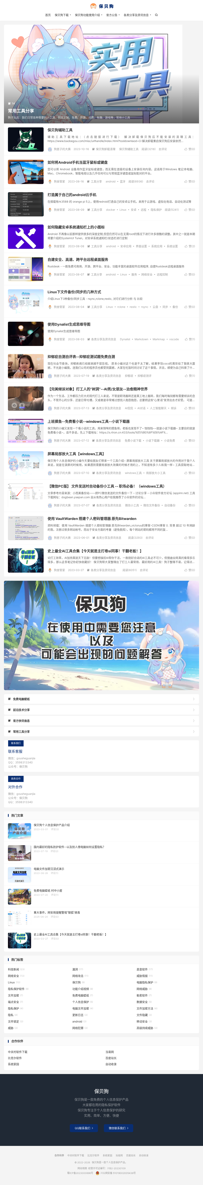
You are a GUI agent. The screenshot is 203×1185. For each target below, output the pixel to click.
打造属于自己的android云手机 (72, 195)
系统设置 (172, 246)
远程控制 (162, 274)
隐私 (13, 1015)
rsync (144, 306)
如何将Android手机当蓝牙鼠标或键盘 (78, 162)
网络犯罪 (80, 1028)
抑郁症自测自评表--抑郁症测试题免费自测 (81, 357)
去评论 (163, 149)
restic (133, 306)
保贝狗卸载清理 (103, 149)
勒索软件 (144, 995)
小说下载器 (153, 440)
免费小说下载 (133, 440)
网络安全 (146, 274)
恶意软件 (145, 969)
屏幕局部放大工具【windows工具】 (77, 454)
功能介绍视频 (82, 988)
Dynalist (125, 339)
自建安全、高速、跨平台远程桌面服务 (78, 259)
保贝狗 (78, 982)
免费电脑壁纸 (82, 995)
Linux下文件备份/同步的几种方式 (74, 292)
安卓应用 (125, 246)
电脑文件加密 (82, 1008)
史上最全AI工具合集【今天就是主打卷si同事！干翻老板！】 (95, 551)
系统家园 (13, 1064)
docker (110, 209)
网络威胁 (144, 988)
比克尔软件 (15, 1058)
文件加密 (15, 995)
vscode (174, 339)
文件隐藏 (144, 1015)
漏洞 (77, 969)
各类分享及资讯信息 (136, 15)
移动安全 (144, 1021)
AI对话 (141, 408)
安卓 (133, 209)
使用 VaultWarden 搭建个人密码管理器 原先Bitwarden (92, 519)
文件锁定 (15, 1021)
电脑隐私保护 (147, 982)
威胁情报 (145, 975)
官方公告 (111, 15)
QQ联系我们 (84, 1128)
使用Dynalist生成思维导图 (69, 324)
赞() (190, 149)
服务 (134, 274)
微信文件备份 (151, 505)
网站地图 (82, 1168)
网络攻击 (80, 975)
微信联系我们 (118, 1128)
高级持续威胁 (147, 1028)
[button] (97, 686)
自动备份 (169, 505)
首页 (48, 15)
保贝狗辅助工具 (60, 130)
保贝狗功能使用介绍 (87, 15)
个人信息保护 (82, 1002)
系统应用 (156, 246)
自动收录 (111, 1064)
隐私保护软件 (18, 988)
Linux (123, 209)
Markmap (159, 339)
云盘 (155, 306)
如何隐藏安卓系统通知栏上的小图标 (76, 227)
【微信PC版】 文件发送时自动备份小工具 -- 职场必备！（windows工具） (107, 486)
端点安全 (15, 1002)
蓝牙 (122, 181)
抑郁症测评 (144, 375)
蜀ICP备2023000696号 (80, 1173)
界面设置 (141, 246)
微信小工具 (132, 505)
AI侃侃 (129, 408)
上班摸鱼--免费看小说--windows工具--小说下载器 (89, 421)
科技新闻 (16, 969)
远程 (143, 209)
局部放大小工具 (156, 473)
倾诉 (173, 408)
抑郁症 (129, 375)
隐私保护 (156, 209)
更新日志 (80, 1015)
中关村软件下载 (17, 1051)
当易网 (109, 1051)
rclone (121, 306)
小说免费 (169, 440)
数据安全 (144, 1002)
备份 (175, 306)
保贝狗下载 (62, 15)
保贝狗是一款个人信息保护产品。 (101, 6)
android (111, 181)
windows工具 (133, 473)
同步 (165, 306)
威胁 (13, 1028)
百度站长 (111, 1058)
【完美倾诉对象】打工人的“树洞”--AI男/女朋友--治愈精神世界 (98, 389)
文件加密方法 (147, 1008)
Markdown (141, 339)
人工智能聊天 (158, 408)
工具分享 (94, 181)
